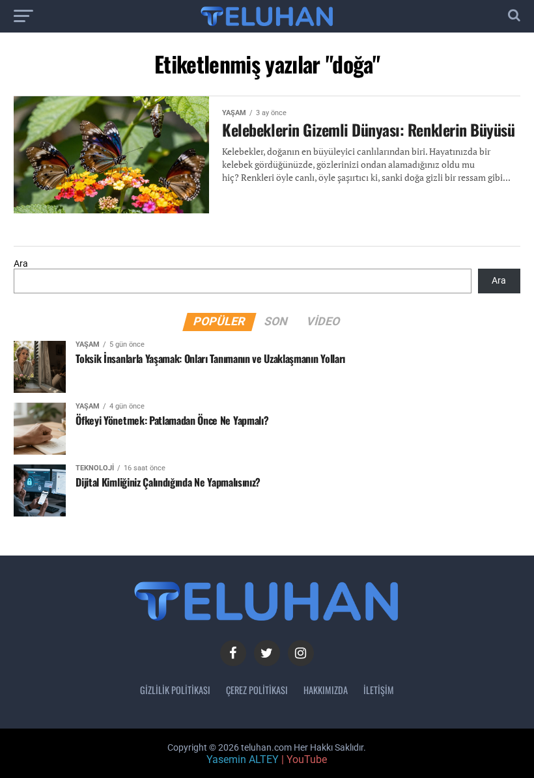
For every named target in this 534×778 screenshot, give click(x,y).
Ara (21, 263)
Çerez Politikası (257, 690)
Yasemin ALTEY (242, 759)
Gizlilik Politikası (175, 690)
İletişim (378, 690)
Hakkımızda (325, 690)
